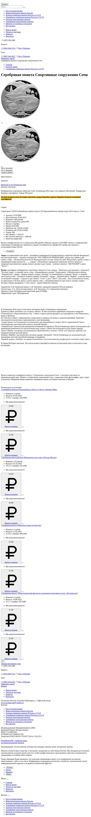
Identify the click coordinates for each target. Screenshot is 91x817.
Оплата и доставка (13, 32)
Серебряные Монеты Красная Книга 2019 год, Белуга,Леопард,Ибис (29, 390)
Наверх (4, 686)
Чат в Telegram (24, 48)
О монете (10, 251)
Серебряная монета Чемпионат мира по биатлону (21, 525)
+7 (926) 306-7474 (8, 48)
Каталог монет (12, 67)
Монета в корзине (11, 426)
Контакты (10, 36)
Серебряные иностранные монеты (19, 22)
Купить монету (7, 172)
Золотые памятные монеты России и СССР (23, 15)
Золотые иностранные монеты (18, 19)
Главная (9, 65)
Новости (9, 34)
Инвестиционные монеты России (19, 13)
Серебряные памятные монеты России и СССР (25, 17)
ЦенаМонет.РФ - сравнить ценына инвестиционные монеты (14, 742)
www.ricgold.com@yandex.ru (12, 703)
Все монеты (10, 26)
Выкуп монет (11, 30)
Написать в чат (7, 185)
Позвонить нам (20, 185)
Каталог (5, 4)
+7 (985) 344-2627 (8, 56)
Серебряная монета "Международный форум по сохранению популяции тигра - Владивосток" (39, 593)
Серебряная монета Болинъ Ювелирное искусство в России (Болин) (29, 457)
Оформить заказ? (8, 59)
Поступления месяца (14, 11)
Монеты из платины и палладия (19, 24)
